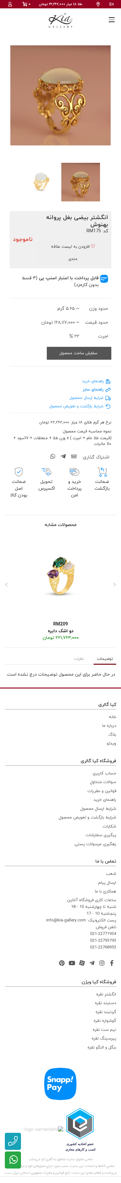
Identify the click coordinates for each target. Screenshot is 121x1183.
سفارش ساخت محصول (79, 353)
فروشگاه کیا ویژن (99, 982)
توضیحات (105, 659)
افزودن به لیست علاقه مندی (71, 253)
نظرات (79, 659)
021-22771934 (103, 934)
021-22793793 (103, 941)
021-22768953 (103, 947)
